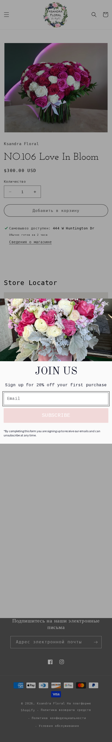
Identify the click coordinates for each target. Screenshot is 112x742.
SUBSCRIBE (56, 415)
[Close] (107, 304)
